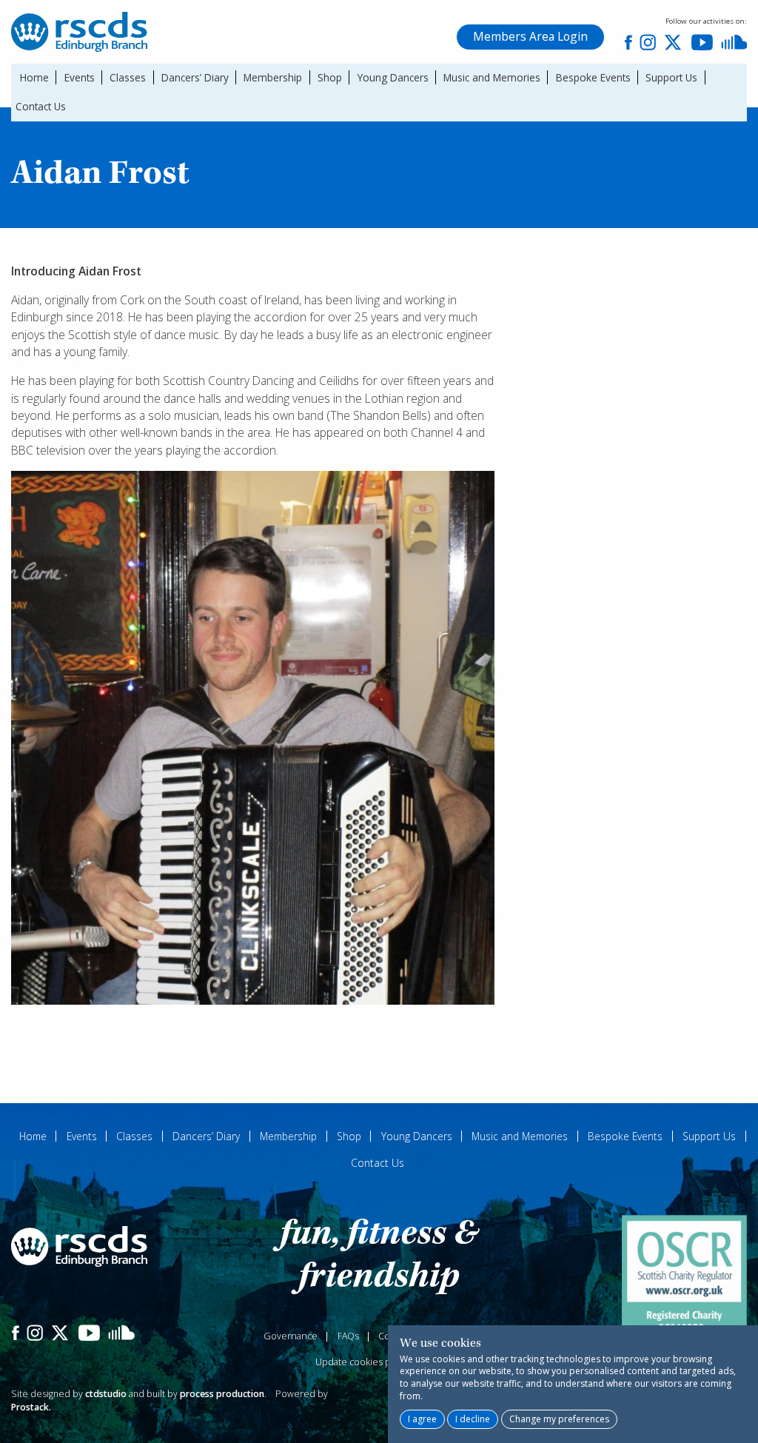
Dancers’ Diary (195, 77)
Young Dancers (393, 77)
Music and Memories (491, 77)
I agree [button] (422, 1419)
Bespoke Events (593, 77)
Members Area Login (530, 36)
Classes (128, 77)
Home (34, 77)
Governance (291, 1336)
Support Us (671, 77)
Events (79, 77)
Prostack (30, 1407)
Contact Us (41, 106)
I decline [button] (472, 1419)
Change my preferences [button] (559, 1419)
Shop (330, 77)
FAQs (348, 1336)
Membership (273, 77)
